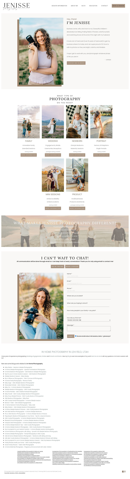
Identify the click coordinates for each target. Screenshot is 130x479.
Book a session (118, 6)
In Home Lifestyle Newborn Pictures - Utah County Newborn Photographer (26, 409)
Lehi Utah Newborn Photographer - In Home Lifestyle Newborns (23, 411)
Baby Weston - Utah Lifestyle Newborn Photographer (20, 407)
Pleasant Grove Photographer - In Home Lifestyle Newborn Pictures (24, 420)
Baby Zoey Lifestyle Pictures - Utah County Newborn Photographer (24, 396)
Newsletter (22, 473)
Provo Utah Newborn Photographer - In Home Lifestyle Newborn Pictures (26, 414)
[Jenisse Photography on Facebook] (123, 472)
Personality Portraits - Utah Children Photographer (19, 385)
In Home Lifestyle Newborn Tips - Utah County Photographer (22, 425)
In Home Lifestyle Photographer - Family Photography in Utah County (25, 434)
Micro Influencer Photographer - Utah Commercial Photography (23, 378)
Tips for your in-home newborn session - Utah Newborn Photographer (25, 374)
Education (93, 6)
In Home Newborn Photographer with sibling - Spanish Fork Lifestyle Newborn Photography (31, 431)
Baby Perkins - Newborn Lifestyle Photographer (18, 367)
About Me (74, 6)
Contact (104, 6)
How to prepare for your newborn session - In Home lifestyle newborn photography (29, 429)
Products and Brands (55, 356)
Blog (83, 6)
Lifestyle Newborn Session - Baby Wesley (17, 376)
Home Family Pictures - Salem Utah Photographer (19, 445)
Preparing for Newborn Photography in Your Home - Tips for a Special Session (27, 416)
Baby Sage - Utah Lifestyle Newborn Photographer (19, 383)
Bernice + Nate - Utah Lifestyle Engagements (18, 403)
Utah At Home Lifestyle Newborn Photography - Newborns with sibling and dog (28, 436)
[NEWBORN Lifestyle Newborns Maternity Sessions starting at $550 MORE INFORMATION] (77, 106)
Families (44, 356)
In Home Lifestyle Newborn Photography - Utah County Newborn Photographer (28, 427)
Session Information (59, 6)
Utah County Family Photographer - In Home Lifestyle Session (23, 400)
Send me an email (96, 356)
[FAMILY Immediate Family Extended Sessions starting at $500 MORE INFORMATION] (29, 106)
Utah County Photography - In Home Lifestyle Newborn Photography (24, 418)
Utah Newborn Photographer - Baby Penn (17, 398)
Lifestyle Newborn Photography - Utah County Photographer (22, 389)
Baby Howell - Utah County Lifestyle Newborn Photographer (22, 394)
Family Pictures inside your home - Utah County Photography (22, 442)
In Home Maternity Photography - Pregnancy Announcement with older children (28, 447)
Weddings (29, 356)
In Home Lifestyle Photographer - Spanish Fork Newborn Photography (25, 369)
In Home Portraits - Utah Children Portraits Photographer (21, 392)
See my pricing (57, 266)
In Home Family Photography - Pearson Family (18, 380)
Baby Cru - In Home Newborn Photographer (18, 387)
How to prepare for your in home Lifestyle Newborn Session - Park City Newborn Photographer (32, 440)
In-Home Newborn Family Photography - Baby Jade (20, 405)
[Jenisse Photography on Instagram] (125, 472)
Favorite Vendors (9, 473)
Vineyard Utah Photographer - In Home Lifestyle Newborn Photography (25, 423)
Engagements (37, 356)
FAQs (16, 473)
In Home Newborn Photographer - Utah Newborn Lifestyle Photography (25, 372)
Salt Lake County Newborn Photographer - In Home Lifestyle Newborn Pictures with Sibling (31, 438)
